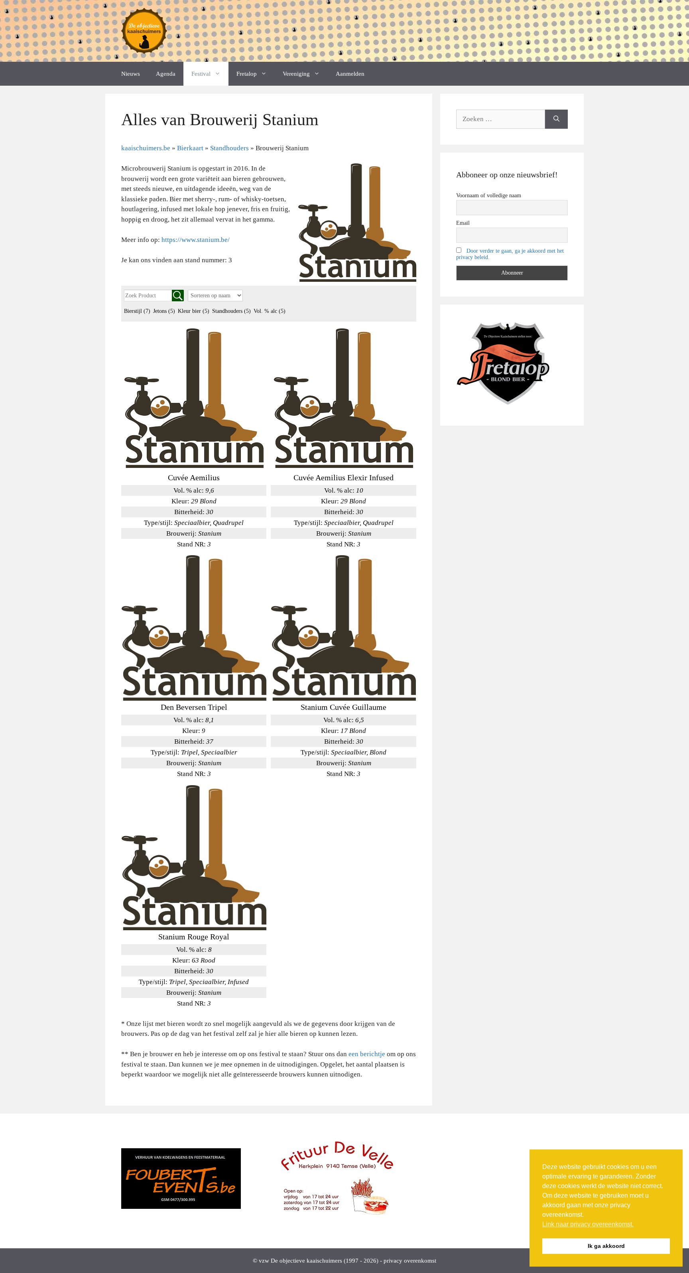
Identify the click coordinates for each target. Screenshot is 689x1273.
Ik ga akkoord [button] (606, 1246)
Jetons (164, 311)
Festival (201, 74)
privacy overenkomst (410, 1260)
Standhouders (231, 311)
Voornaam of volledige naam (488, 195)
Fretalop (246, 74)
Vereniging (296, 74)
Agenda (165, 74)
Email (463, 223)
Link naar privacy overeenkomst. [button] (588, 1224)
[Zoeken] (556, 119)
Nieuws (130, 74)
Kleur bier (193, 311)
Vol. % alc (269, 311)
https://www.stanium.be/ (195, 240)
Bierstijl (137, 311)
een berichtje (366, 1054)
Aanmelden (350, 74)
